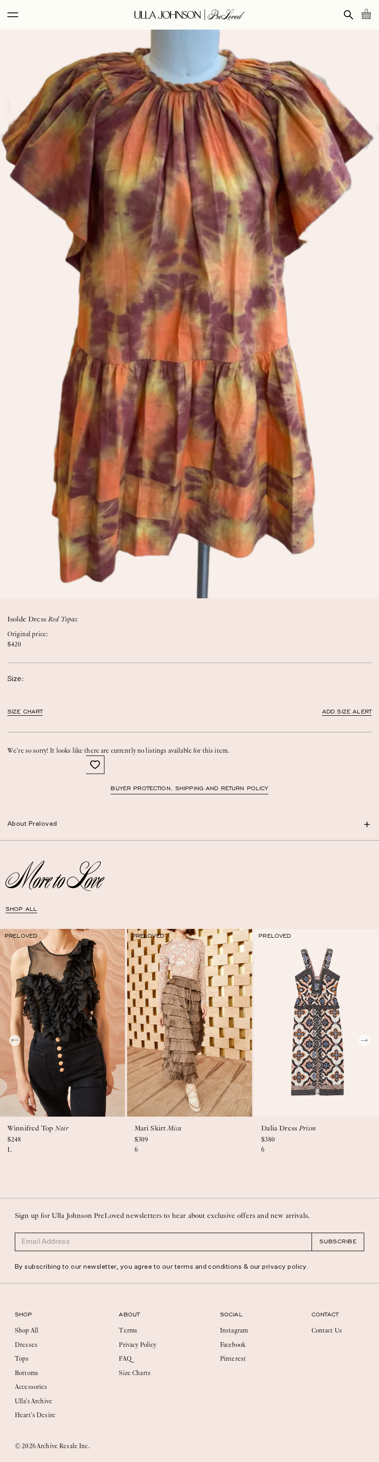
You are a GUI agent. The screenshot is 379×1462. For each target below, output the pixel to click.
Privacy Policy (137, 1344)
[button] (95, 765)
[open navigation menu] (12, 14)
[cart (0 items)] (366, 13)
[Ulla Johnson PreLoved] (190, 14)
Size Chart (25, 711)
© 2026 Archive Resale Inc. (52, 1446)
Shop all (21, 909)
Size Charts (135, 1373)
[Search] (348, 14)
